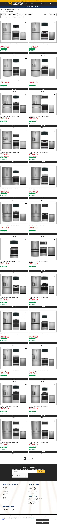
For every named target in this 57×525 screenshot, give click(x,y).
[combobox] (9, 14)
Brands (4, 490)
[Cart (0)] (52, 4)
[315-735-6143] (50, 4)
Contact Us (5, 498)
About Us (4, 497)
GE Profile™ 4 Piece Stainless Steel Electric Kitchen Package (9, 80)
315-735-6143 (36, 491)
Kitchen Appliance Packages (14, 9)
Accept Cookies (42, 522)
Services (4, 495)
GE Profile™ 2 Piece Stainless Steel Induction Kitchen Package (10, 261)
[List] (47, 4)
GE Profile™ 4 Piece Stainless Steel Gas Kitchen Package (38, 80)
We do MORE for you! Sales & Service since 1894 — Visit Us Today (28, 1)
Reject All (42, 519)
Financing (4, 494)
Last (32, 458)
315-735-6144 (34, 493)
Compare (14, 55)
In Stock (4, 488)
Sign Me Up (41, 471)
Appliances (7, 9)
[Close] (55, 519)
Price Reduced (5, 491)
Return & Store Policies (7, 500)
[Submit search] (41, 4)
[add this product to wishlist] (26, 22)
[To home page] (15, 3)
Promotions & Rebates (6, 492)
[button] (5, 4)
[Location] (49, 4)
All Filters (4, 14)
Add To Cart (14, 89)
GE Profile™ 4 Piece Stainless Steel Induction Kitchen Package (38, 116)
